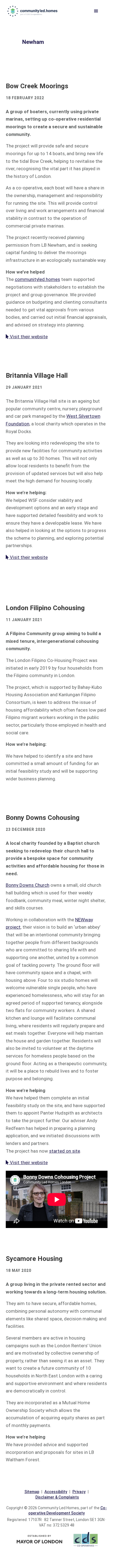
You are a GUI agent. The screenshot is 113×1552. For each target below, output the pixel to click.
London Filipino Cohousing (45, 608)
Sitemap (31, 1492)
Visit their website (28, 336)
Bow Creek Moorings (37, 86)
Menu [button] (99, 11)
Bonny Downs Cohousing (43, 818)
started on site (64, 1151)
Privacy (79, 1492)
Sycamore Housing (34, 1259)
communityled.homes (32, 11)
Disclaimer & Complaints (57, 1497)
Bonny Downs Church (27, 885)
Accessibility (55, 1492)
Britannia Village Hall (37, 375)
